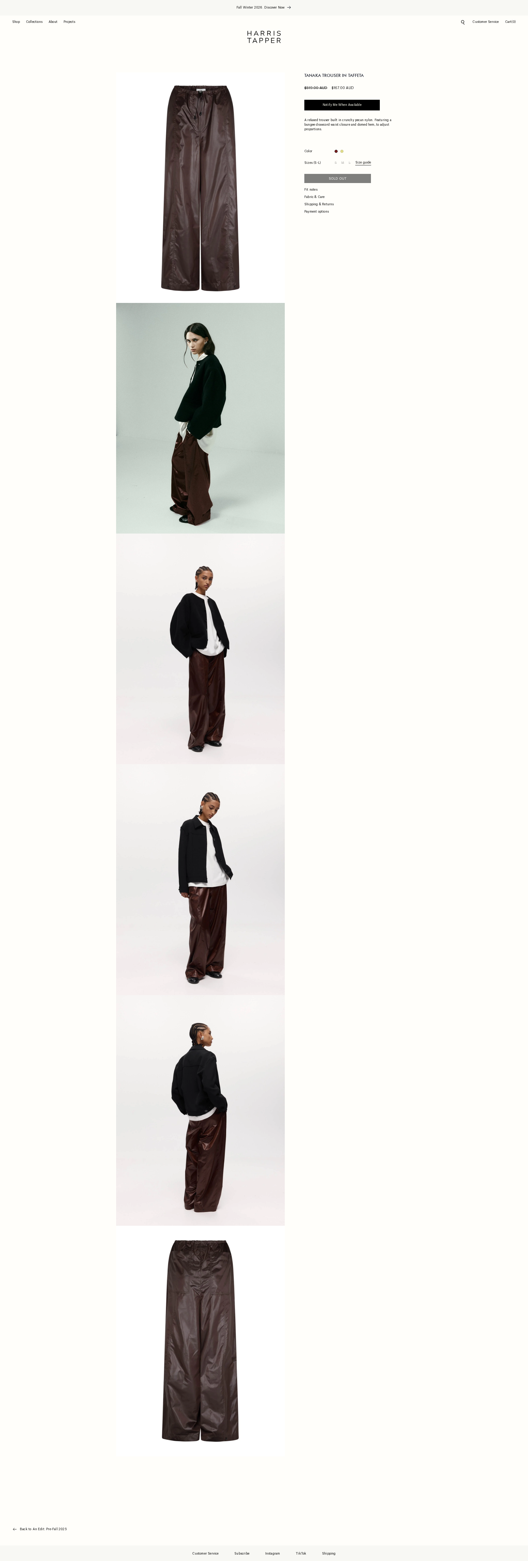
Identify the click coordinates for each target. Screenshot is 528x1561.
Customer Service (205, 1553)
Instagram (272, 1553)
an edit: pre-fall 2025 (50, 1529)
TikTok (301, 1553)
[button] (19, 22)
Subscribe (241, 1553)
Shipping (329, 1553)
